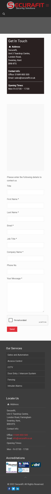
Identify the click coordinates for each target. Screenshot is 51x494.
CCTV (10, 367)
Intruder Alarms (15, 386)
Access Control (15, 361)
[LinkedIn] (17, 489)
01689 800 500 (20, 435)
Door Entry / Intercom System (22, 373)
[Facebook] (9, 489)
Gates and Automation (18, 355)
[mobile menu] (47, 5)
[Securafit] (25, 5)
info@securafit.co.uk (22, 438)
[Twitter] (13, 489)
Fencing (11, 379)
